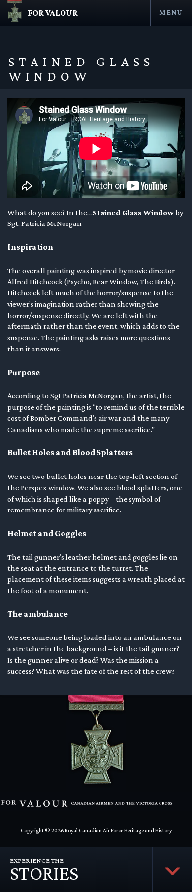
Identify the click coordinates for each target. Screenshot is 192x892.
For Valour (53, 13)
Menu (170, 12)
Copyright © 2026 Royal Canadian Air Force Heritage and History (96, 830)
